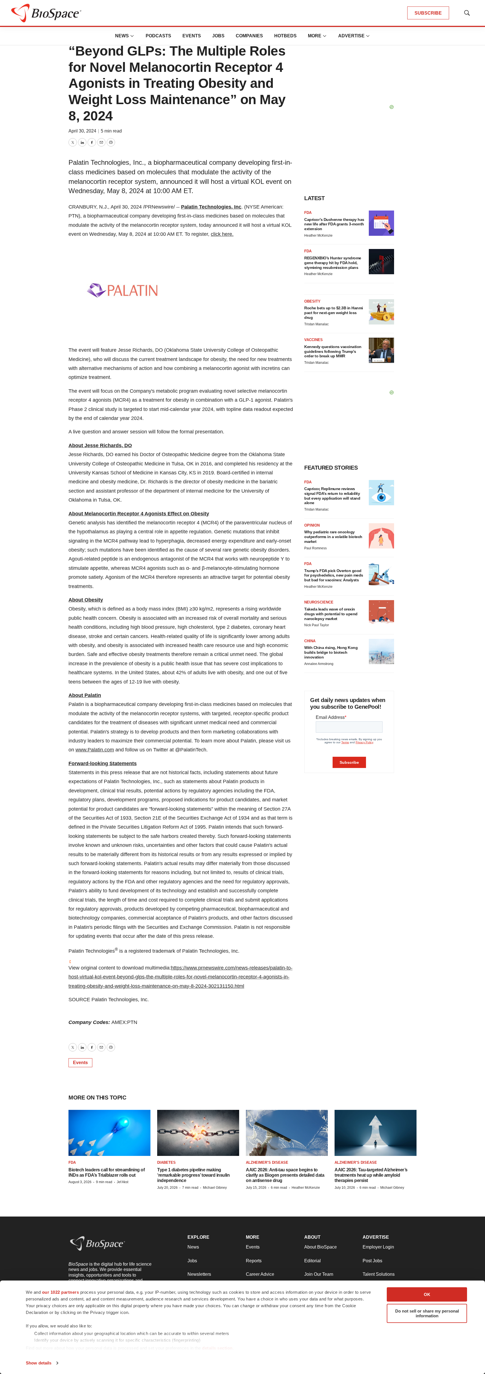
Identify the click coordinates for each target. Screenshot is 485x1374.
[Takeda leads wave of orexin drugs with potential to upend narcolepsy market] (381, 612)
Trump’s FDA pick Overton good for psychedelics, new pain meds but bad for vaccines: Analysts (333, 575)
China (309, 641)
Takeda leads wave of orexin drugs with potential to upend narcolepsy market (331, 614)
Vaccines (313, 340)
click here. (222, 234)
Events (191, 35)
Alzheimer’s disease (267, 1162)
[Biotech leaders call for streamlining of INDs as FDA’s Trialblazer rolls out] (109, 1133)
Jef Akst (122, 1182)
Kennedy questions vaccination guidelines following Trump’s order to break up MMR (333, 351)
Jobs (218, 35)
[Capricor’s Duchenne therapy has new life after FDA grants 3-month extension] (381, 223)
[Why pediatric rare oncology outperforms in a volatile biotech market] (381, 535)
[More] (132, 36)
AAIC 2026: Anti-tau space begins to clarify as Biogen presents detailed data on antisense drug (285, 1175)
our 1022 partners (60, 1292)
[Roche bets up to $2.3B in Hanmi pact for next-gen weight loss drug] (381, 311)
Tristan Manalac (316, 324)
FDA (308, 213)
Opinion (312, 525)
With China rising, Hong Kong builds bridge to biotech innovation (331, 652)
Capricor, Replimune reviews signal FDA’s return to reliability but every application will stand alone (332, 495)
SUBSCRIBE (428, 13)
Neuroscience (318, 602)
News (122, 35)
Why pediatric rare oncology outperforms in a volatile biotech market (333, 537)
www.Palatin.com (95, 750)
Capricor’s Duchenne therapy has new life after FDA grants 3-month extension (334, 224)
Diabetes (166, 1162)
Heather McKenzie (318, 235)
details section (217, 1348)
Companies (249, 35)
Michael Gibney (215, 1188)
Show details (38, 1363)
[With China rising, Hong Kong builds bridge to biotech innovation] (381, 651)
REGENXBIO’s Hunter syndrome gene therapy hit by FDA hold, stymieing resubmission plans (332, 263)
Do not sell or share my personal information (427, 1313)
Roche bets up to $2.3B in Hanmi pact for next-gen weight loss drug (333, 313)
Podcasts (158, 35)
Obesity (312, 301)
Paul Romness (315, 548)
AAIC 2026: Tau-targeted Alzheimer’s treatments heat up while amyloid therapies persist (371, 1175)
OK (427, 1294)
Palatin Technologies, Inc (211, 207)
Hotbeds (285, 35)
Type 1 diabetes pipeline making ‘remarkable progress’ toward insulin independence (193, 1175)
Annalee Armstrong (318, 664)
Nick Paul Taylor (316, 625)
